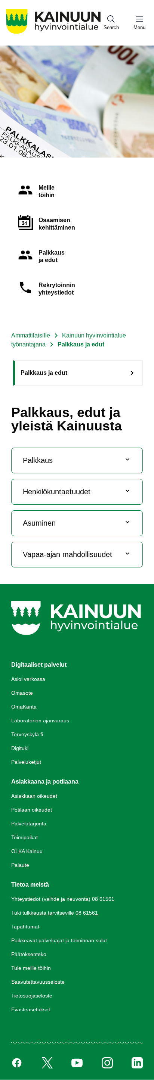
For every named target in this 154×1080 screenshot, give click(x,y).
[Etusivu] (53, 33)
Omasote (22, 693)
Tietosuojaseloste (31, 996)
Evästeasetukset (30, 1009)
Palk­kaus (38, 460)
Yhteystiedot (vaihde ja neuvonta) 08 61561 (62, 899)
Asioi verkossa (28, 679)
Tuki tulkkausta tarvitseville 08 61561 (54, 913)
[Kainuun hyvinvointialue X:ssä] (47, 1062)
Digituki (19, 748)
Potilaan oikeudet (31, 810)
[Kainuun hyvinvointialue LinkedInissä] (137, 1062)
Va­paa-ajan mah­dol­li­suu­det (67, 554)
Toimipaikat (24, 837)
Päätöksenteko (28, 954)
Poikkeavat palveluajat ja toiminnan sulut (59, 940)
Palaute (20, 865)
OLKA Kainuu (27, 851)
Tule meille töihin (31, 968)
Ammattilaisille (30, 335)
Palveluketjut (26, 762)
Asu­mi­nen (39, 523)
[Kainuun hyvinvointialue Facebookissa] (16, 1062)
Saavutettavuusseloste (38, 982)
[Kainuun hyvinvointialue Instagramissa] (107, 1062)
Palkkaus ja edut (44, 373)
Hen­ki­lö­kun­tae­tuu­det (56, 492)
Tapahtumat (25, 927)
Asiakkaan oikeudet (34, 796)
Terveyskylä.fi (27, 734)
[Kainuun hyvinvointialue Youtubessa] (77, 1062)
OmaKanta (24, 707)
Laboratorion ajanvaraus (40, 720)
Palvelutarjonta (28, 824)
